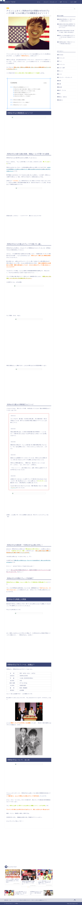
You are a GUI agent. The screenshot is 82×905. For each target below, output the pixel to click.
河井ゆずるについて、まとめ (20, 104)
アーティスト (62, 64)
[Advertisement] (28, 230)
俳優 (60, 80)
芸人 (7, 8)
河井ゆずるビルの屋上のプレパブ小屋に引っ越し (24, 90)
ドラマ (60, 74)
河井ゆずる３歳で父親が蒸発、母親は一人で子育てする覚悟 (27, 89)
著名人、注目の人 (63, 96)
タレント (61, 70)
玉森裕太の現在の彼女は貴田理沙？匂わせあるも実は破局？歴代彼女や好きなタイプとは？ (67, 26)
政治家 (60, 87)
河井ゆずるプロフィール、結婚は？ (21, 102)
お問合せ (16, 903)
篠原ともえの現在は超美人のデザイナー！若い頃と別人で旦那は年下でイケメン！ (67, 37)
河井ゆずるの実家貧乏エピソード (21, 87)
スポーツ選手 (73, 2)
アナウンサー (62, 58)
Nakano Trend (9, 2)
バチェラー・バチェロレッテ (50, 2)
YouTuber (61, 54)
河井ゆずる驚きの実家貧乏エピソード (22, 92)
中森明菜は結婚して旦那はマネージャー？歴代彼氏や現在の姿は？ (67, 43)
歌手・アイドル (63, 2)
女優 (60, 83)
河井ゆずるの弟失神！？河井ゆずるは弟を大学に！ (25, 94)
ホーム (38, 2)
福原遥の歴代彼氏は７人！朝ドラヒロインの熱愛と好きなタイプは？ (67, 20)
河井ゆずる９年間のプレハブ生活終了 (22, 96)
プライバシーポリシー (9, 903)
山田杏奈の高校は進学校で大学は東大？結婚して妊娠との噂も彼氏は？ (66, 31)
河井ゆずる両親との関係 (19, 99)
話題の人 (61, 100)
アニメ (60, 61)
